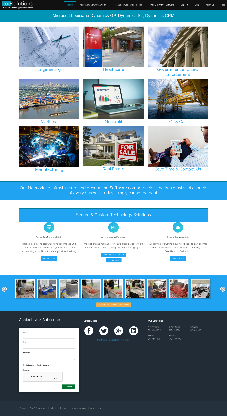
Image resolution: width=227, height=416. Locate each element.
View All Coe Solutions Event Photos (113, 305)
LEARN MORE (49, 259)
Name (25, 332)
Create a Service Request (113, 255)
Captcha (26, 370)
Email (25, 342)
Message (26, 352)
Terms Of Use (95, 408)
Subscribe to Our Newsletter (37, 365)
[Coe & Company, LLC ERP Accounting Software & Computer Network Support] (17, 5)
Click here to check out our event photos (113, 340)
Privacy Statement (79, 408)
